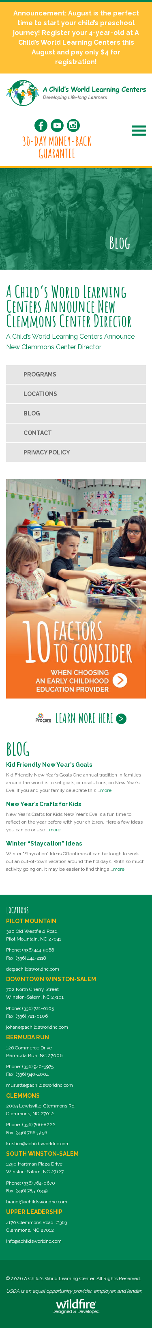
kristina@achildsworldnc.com (38, 1143)
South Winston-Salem (42, 1154)
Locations (40, 394)
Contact (38, 433)
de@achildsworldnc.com (32, 969)
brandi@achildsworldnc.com (36, 1202)
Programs (40, 374)
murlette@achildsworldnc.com (39, 1085)
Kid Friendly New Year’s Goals (49, 764)
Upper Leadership (34, 1212)
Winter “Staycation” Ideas (44, 843)
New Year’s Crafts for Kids (43, 804)
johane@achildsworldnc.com (37, 1027)
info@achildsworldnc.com (34, 1241)
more (105, 790)
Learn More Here (84, 718)
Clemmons (23, 1095)
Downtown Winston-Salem (51, 979)
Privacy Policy (47, 452)
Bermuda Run (27, 1037)
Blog (32, 413)
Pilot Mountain (31, 921)
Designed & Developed (76, 1311)
